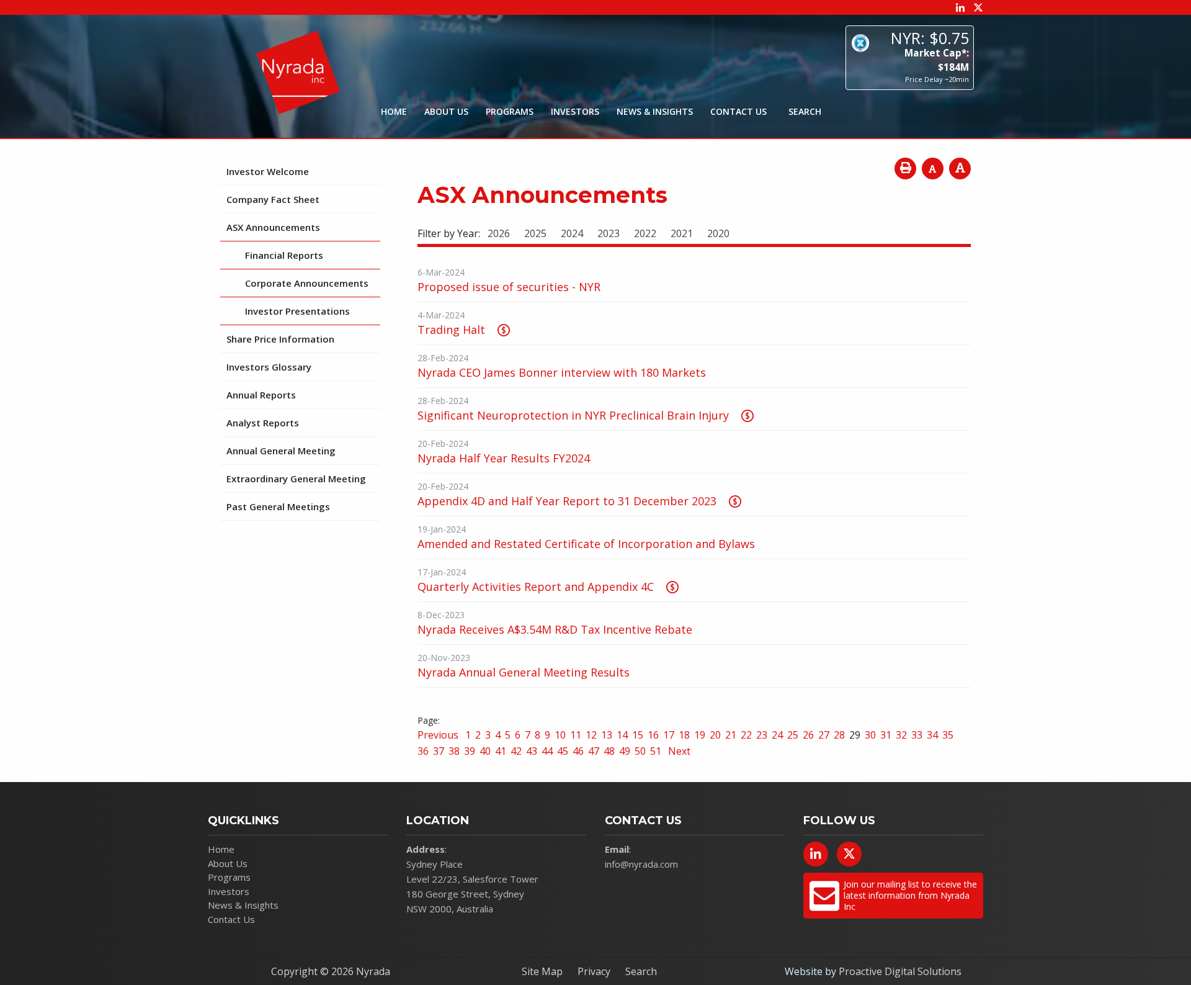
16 (653, 735)
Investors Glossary (268, 367)
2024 (572, 233)
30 (870, 735)
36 (423, 751)
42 (516, 751)
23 (761, 735)
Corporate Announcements (306, 283)
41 (500, 751)
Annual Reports (261, 395)
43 (531, 751)
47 (593, 751)
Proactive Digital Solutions (900, 971)
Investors (575, 111)
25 (792, 735)
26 (808, 735)
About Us (446, 111)
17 (668, 735)
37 (438, 751)
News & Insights (655, 111)
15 (637, 735)
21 (730, 735)
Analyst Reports (262, 422)
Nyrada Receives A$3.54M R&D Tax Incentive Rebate (554, 629)
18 (684, 735)
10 (560, 735)
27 (823, 735)
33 (916, 735)
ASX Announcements (273, 227)
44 (547, 751)
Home (394, 111)
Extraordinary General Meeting (296, 478)
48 (609, 751)
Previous (439, 735)
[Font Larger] (960, 168)
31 (885, 735)
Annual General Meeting (281, 450)
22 (746, 735)
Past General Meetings (278, 506)
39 (469, 751)
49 (624, 751)
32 (901, 735)
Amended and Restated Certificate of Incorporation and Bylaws (586, 543)
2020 (718, 233)
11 (575, 735)
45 (562, 751)
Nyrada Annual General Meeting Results (523, 672)
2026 (499, 233)
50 (640, 751)
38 (454, 751)
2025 (535, 233)
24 (777, 735)
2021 (682, 233)
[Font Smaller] (932, 168)
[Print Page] (905, 168)
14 (622, 735)
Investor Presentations (297, 311)
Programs (509, 111)
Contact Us (738, 111)
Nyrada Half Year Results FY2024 (503, 458)
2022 (645, 233)
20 (715, 735)
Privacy (594, 971)
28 (839, 735)
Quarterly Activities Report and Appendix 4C (535, 586)
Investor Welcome (267, 171)
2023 (608, 233)
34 (932, 735)
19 (699, 735)
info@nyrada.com (641, 864)
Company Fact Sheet (272, 199)
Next (678, 751)
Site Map (542, 971)
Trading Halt (451, 329)
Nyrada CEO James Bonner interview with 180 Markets (561, 372)
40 (485, 751)
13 (606, 735)
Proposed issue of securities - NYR (508, 286)
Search (641, 971)
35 (947, 735)
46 (578, 751)
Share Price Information (280, 339)
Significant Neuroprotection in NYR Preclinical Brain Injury (573, 415)
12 (591, 735)
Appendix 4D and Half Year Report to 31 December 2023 (566, 500)
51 (655, 751)
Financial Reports (284, 255)
